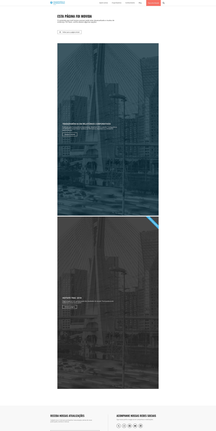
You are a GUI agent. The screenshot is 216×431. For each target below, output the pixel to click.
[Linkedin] (140, 426)
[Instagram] (124, 426)
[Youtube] (135, 426)
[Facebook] (129, 426)
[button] (164, 3)
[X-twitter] (119, 426)
